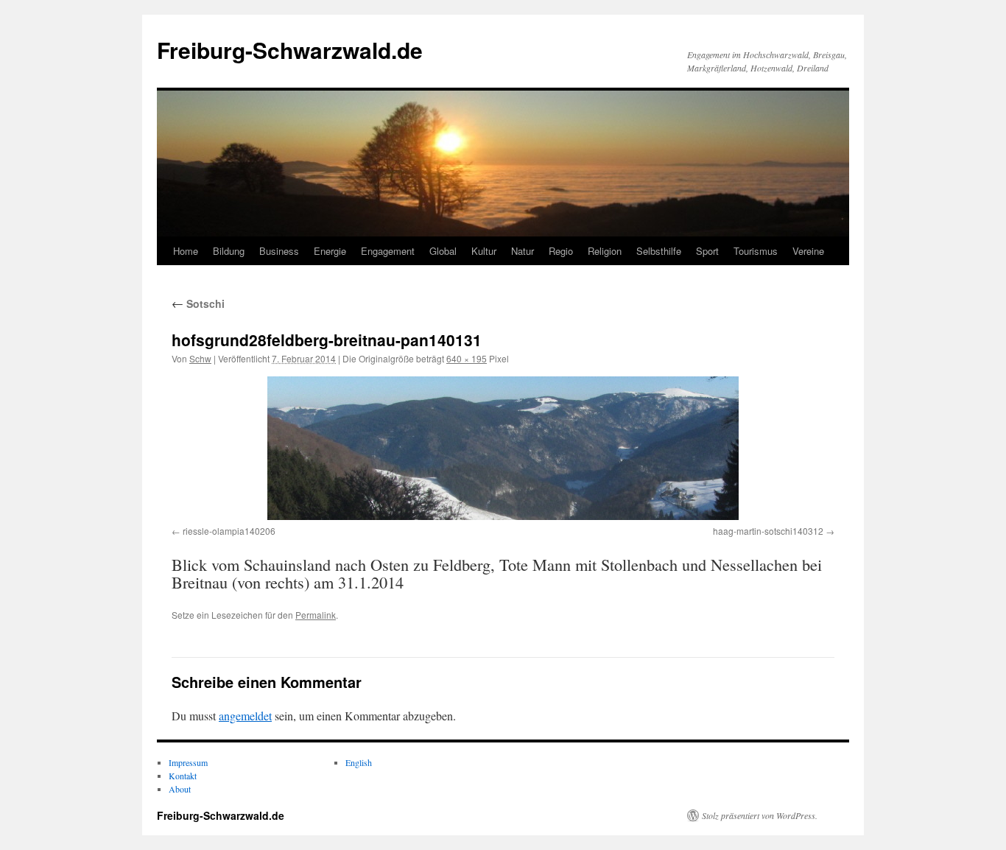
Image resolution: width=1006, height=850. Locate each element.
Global (443, 251)
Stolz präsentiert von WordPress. (759, 815)
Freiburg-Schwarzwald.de (290, 50)
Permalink (315, 614)
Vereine (808, 251)
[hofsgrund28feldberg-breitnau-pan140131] (503, 448)
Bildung (229, 251)
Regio (561, 251)
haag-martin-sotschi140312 (768, 530)
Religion (605, 251)
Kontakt (183, 775)
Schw (200, 358)
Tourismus (756, 251)
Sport (707, 251)
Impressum (188, 762)
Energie (330, 251)
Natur (522, 251)
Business (279, 251)
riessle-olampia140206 (229, 530)
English (358, 762)
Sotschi (198, 303)
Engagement (388, 251)
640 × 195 (466, 358)
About (180, 789)
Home (185, 251)
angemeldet (245, 715)
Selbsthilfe (658, 251)
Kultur (483, 251)
